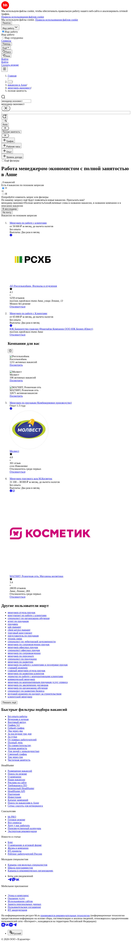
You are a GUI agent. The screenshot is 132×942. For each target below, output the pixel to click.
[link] (6, 52)
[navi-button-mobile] (4, 69)
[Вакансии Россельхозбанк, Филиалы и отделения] (69, 261)
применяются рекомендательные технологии (65, 915)
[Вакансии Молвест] (69, 430)
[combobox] (16, 101)
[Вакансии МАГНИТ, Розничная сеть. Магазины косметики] (69, 534)
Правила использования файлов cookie (56, 19)
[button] (4, 59)
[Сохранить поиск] (4, 117)
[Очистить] (5, 108)
